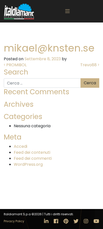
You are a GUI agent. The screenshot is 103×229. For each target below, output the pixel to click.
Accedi (20, 146)
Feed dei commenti (33, 158)
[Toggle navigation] (67, 11)
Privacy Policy (14, 221)
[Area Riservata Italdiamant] (19, 11)
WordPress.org (28, 164)
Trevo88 (89, 65)
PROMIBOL (15, 65)
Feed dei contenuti (32, 152)
